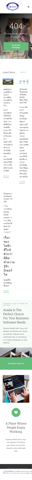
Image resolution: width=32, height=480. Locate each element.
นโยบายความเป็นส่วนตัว (13, 473)
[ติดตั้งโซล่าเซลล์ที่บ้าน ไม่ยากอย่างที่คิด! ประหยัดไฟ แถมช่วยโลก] (8, 82)
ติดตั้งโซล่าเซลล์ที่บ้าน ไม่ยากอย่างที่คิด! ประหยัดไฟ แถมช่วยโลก (8, 97)
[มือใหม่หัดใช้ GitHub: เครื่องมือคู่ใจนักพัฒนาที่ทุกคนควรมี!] (24, 82)
